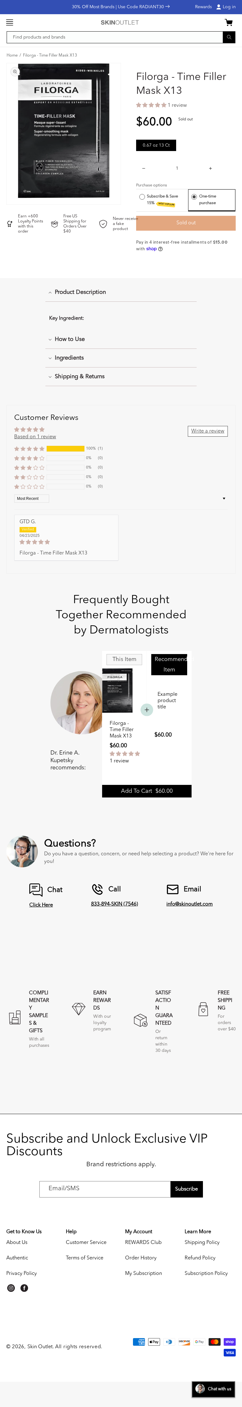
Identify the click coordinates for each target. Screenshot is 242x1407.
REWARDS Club (143, 1242)
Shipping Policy (202, 1242)
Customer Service (86, 1242)
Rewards (203, 7)
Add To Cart (147, 791)
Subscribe (186, 1189)
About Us (16, 1242)
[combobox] (121, 37)
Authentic (17, 1258)
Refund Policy (200, 1258)
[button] (9, 22)
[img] (66, 542)
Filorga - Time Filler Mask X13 (50, 55)
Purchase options (151, 185)
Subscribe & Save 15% (162, 200)
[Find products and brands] (229, 37)
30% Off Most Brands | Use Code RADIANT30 (118, 7)
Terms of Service (84, 1258)
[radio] (142, 196)
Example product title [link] (167, 701)
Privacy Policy (21, 1273)
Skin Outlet (40, 1346)
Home (12, 55)
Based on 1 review (35, 437)
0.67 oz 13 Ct (156, 145)
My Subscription (143, 1273)
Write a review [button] (207, 431)
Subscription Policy (206, 1273)
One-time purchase (207, 199)
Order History (141, 1258)
